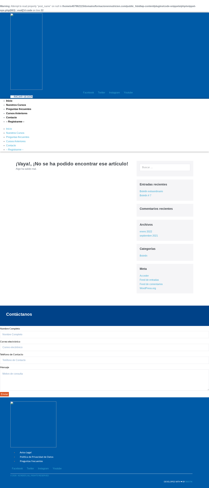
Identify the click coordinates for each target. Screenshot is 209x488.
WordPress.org (148, 288)
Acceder (144, 275)
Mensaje (4, 367)
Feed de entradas (149, 280)
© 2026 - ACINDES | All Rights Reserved (29, 476)
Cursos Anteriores (16, 113)
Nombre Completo (10, 328)
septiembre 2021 (149, 235)
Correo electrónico (10, 341)
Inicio (9, 101)
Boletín (143, 255)
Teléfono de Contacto (11, 354)
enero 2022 (146, 231)
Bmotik (189, 482)
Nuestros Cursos (16, 105)
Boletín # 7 (145, 195)
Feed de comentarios (151, 284)
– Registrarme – (15, 121)
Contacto (11, 117)
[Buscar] (186, 167)
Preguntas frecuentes (18, 109)
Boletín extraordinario (151, 191)
